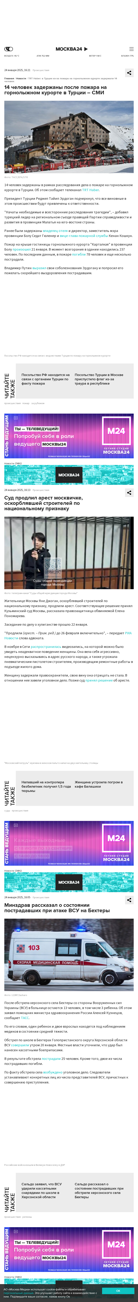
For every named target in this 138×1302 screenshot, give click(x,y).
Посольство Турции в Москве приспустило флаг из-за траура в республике (99, 379)
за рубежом (37, 403)
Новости (21, 78)
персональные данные (18, 1293)
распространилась (46, 646)
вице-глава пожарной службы (84, 235)
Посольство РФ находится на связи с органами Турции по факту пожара (46, 379)
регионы (27, 1217)
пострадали (51, 1058)
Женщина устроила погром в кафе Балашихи (99, 784)
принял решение (99, 680)
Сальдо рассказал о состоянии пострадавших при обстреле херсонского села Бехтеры (99, 1190)
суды (7, 810)
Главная (9, 78)
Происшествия (41, 70)
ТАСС (25, 1017)
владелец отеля (55, 230)
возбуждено (53, 1072)
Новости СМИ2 (13, 463)
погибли (79, 254)
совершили (20, 1045)
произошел (22, 249)
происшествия (12, 403)
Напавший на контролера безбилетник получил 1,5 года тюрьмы (46, 786)
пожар (25, 403)
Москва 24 (69, 49)
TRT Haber (90, 190)
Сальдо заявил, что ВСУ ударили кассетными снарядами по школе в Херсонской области (42, 1190)
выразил (39, 268)
